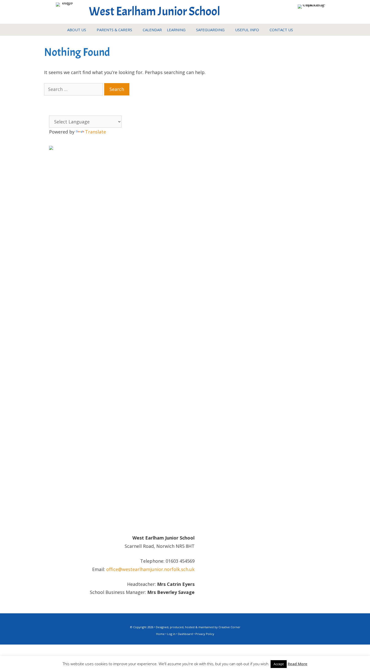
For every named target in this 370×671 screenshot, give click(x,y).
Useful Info (247, 29)
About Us (76, 29)
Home (160, 634)
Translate (95, 132)
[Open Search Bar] (300, 30)
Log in (171, 634)
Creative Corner (229, 627)
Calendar (152, 29)
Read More (297, 663)
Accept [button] (279, 664)
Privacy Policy (204, 634)
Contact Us (281, 29)
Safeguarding (210, 29)
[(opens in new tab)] (312, 5)
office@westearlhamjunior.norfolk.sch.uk (150, 569)
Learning (176, 29)
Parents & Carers (114, 29)
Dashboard (185, 634)
